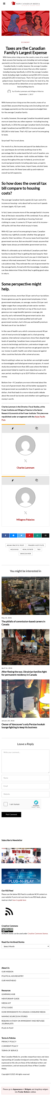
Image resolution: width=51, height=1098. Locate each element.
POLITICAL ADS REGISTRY (13, 976)
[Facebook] (5, 535)
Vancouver (25, 554)
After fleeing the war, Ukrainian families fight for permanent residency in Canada (24, 673)
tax (39, 549)
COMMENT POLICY (10, 1046)
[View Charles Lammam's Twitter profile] (25, 460)
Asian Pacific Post (15, 545)
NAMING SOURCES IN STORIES (14, 1016)
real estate (28, 549)
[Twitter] (21, 535)
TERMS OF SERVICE (10, 1050)
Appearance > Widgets (22, 1089)
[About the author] (13, 428)
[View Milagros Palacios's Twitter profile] (25, 512)
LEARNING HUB (8, 994)
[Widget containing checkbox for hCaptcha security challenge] (21, 804)
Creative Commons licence (38, 934)
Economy (25, 42)
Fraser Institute (36, 545)
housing (14, 549)
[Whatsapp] (37, 535)
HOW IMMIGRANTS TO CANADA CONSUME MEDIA (24, 1012)
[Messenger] (13, 535)
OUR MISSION (7, 971)
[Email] (45, 535)
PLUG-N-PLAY (7, 1028)
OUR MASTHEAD (9, 980)
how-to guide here (19, 900)
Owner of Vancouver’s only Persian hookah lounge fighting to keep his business (23, 726)
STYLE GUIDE (7, 1007)
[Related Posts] (37, 428)
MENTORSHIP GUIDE (10, 998)
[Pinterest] (29, 535)
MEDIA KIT (6, 1003)
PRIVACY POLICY (9, 1041)
